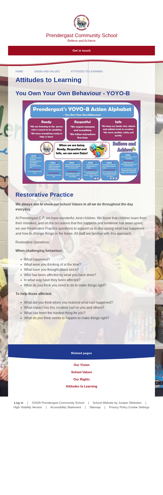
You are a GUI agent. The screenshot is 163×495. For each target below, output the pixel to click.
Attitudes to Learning (87, 71)
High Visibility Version (28, 407)
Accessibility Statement (65, 407)
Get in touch (82, 50)
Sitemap (95, 407)
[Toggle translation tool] (135, 5)
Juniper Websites (130, 402)
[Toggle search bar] (146, 5)
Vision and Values (47, 71)
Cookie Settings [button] (138, 407)
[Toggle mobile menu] (157, 5)
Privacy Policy (118, 407)
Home (19, 71)
